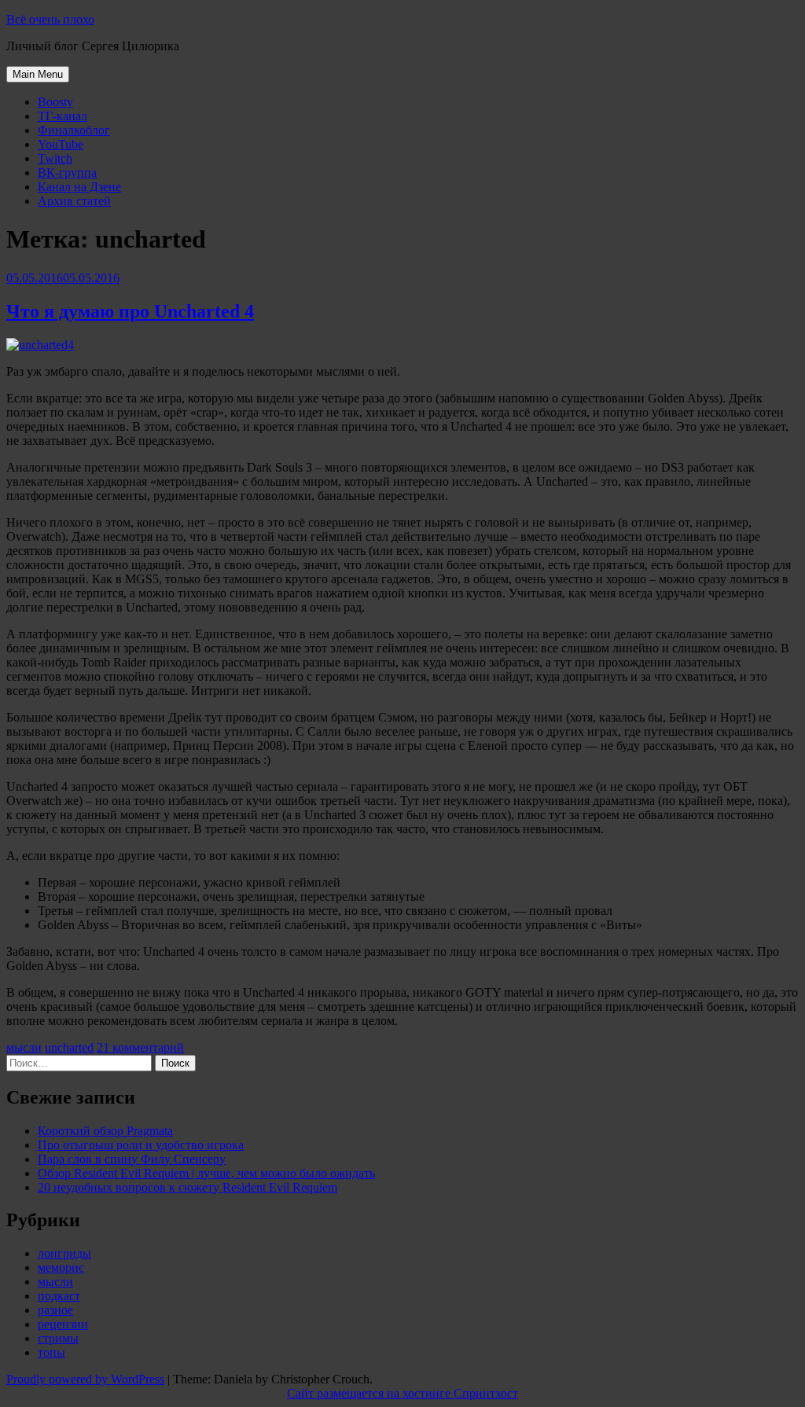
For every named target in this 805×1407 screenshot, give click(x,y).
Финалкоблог (74, 130)
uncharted (69, 1047)
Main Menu (38, 74)
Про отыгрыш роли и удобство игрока (141, 1145)
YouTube (60, 144)
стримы (58, 1338)
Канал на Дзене (79, 186)
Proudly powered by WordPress (85, 1379)
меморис (61, 1267)
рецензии (63, 1324)
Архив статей (74, 201)
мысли (24, 1047)
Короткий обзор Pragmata (105, 1130)
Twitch (55, 158)
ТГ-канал (62, 116)
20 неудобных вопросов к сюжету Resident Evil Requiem (187, 1187)
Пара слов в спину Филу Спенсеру (132, 1159)
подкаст (59, 1295)
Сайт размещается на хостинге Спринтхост (402, 1393)
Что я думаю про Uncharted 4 (130, 311)
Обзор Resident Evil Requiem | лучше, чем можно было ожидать (206, 1173)
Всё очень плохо (50, 19)
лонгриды (64, 1253)
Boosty (55, 101)
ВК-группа (67, 172)
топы (51, 1352)
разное (55, 1310)
